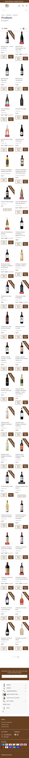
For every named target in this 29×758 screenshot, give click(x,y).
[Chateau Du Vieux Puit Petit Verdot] (7, 326)
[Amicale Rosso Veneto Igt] (22, 138)
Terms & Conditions (6, 722)
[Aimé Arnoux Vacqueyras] (22, 78)
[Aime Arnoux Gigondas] (7, 78)
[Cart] (23, 5)
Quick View (4, 57)
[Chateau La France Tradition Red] (7, 637)
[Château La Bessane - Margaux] (7, 576)
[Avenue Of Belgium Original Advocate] (7, 169)
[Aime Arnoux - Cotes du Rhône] (7, 46)
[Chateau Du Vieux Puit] (7, 295)
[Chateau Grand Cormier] (22, 326)
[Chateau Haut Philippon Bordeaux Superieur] (22, 422)
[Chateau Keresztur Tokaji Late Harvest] (7, 514)
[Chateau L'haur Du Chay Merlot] (22, 546)
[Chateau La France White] (22, 637)
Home (2, 15)
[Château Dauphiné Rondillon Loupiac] (22, 263)
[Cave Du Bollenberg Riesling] (7, 231)
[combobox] (14, 10)
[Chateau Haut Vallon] (7, 484)
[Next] (18, 657)
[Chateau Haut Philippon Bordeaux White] (7, 454)
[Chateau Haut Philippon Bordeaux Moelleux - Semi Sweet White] (22, 389)
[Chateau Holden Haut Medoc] (22, 484)
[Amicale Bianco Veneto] (7, 108)
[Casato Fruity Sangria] (7, 199)
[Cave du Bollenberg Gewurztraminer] (22, 201)
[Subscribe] (26, 676)
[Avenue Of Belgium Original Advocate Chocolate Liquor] (22, 170)
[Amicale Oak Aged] (22, 107)
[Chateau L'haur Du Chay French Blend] (7, 546)
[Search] (26, 10)
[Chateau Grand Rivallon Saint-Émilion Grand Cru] (22, 357)
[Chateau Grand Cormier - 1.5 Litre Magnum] (7, 357)
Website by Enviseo (6, 754)
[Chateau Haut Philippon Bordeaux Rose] (7, 422)
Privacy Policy (5, 724)
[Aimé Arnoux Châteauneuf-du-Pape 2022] (22, 47)
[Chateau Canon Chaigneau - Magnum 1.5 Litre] (22, 232)
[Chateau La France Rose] (22, 607)
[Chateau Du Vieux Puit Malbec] (22, 295)
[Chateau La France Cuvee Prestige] (7, 607)
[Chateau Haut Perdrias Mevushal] (7, 388)
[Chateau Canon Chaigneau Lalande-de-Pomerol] (7, 264)
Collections (9, 15)
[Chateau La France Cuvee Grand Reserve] (22, 576)
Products (15, 15)
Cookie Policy (5, 726)
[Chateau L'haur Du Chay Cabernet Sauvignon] (22, 515)
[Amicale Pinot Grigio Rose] (7, 138)
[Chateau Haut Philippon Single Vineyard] (22, 454)
